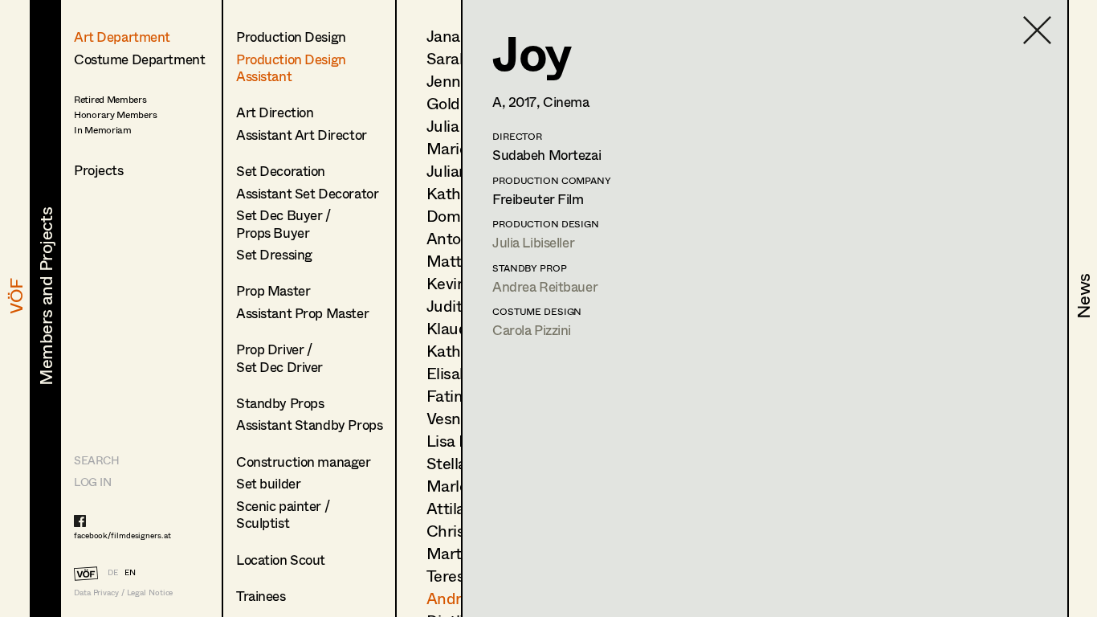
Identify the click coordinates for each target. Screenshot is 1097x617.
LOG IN (92, 481)
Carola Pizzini (531, 330)
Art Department (122, 36)
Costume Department (139, 59)
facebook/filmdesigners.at (122, 535)
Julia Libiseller (533, 242)
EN (130, 572)
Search (96, 460)
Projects (99, 170)
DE (113, 572)
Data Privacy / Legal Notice (123, 592)
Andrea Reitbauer (544, 286)
